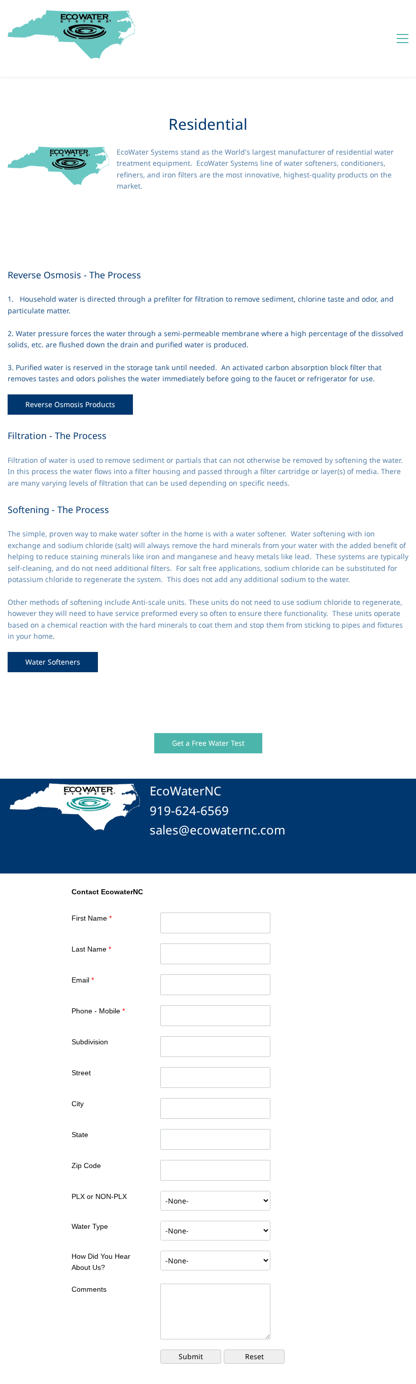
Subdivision (90, 1042)
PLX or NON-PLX (99, 1196)
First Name (92, 918)
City (78, 1104)
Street (81, 1073)
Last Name (91, 949)
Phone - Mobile (98, 1011)
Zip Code (86, 1165)
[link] (58, 152)
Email (83, 980)
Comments (89, 1289)
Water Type (90, 1226)
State (80, 1135)
